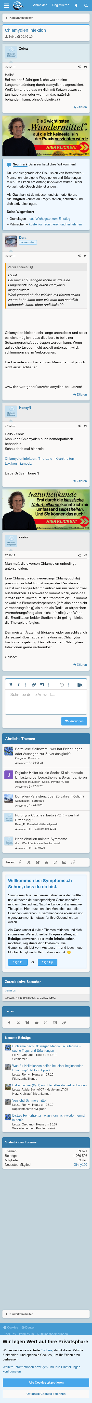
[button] (10, 685)
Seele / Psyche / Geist (55, 781)
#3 (85, 425)
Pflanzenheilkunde (24, 1078)
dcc (17, 843)
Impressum (26, 1334)
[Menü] (6, 5)
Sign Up (47, 962)
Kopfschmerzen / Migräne (29, 1109)
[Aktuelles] (76, 5)
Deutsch (30, 1327)
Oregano (20, 758)
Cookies (12, 1327)
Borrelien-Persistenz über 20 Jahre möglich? (49, 796)
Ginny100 (80, 1165)
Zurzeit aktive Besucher (23, 982)
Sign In (18, 962)
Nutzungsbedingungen (52, 1334)
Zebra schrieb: (18, 267)
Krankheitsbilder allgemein (42, 824)
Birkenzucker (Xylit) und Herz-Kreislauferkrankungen (49, 1085)
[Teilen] (79, 67)
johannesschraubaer (27, 781)
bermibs (10, 990)
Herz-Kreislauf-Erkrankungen (31, 1093)
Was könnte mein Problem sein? (41, 843)
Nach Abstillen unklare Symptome (41, 839)
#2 (85, 255)
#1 (85, 66)
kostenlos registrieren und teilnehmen (55, 224)
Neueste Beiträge (18, 1038)
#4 (85, 555)
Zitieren (82, 107)
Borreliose (34, 758)
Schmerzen (19, 1059)
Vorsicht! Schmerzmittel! (29, 1100)
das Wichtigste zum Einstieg (49, 219)
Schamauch (22, 800)
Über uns (9, 1334)
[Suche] (86, 5)
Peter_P (20, 824)
